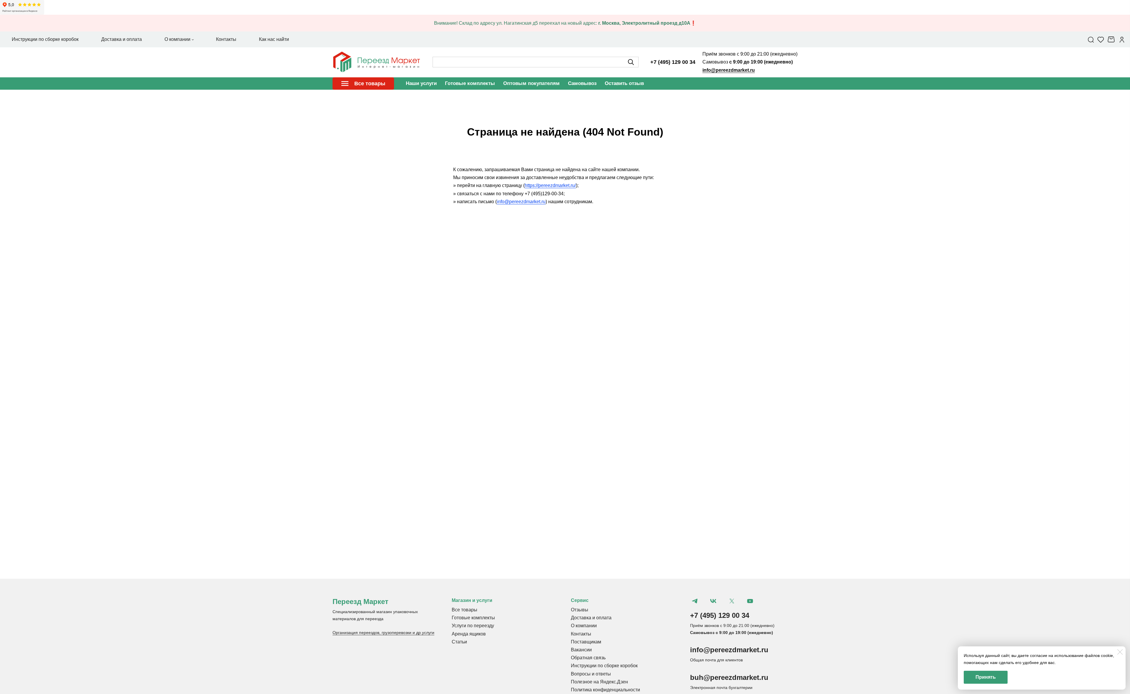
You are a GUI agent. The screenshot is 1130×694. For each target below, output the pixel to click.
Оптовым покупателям (531, 83)
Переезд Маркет (360, 601)
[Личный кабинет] (1122, 39)
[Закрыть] (1120, 652)
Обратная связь (588, 657)
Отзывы (579, 609)
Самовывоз (582, 83)
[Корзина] (1112, 39)
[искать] (631, 62)
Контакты (581, 633)
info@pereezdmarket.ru (728, 70)
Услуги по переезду (473, 625)
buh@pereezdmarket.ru (729, 677)
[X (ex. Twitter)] (731, 601)
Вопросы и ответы (591, 673)
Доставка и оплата (591, 617)
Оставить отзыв (624, 83)
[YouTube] (750, 601)
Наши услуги (421, 83)
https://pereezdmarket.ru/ (550, 185)
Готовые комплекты (470, 83)
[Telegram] (694, 601)
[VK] (713, 601)
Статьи (459, 641)
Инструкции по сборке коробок (604, 665)
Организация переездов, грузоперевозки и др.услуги (383, 632)
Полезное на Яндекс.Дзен (599, 681)
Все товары (464, 609)
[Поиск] (1091, 39)
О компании (584, 625)
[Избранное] (1100, 39)
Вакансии (581, 649)
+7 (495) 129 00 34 (672, 62)
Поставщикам (586, 641)
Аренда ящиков (469, 633)
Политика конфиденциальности (605, 689)
